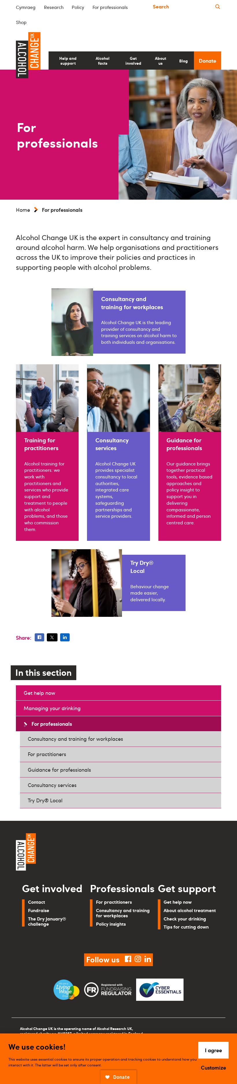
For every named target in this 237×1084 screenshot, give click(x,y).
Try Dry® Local (45, 800)
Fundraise (38, 910)
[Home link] (65, 853)
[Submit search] (217, 6)
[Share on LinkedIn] (65, 637)
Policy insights (111, 923)
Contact (36, 902)
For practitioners (47, 754)
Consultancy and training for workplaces (75, 738)
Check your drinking (185, 918)
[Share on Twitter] (52, 637)
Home (23, 209)
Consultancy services (52, 785)
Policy (78, 7)
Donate (207, 60)
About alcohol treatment (190, 910)
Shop (21, 22)
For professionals (110, 7)
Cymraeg (26, 7)
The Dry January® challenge (47, 921)
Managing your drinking (52, 708)
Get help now (39, 692)
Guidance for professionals (59, 769)
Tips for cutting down (186, 926)
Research (54, 7)
